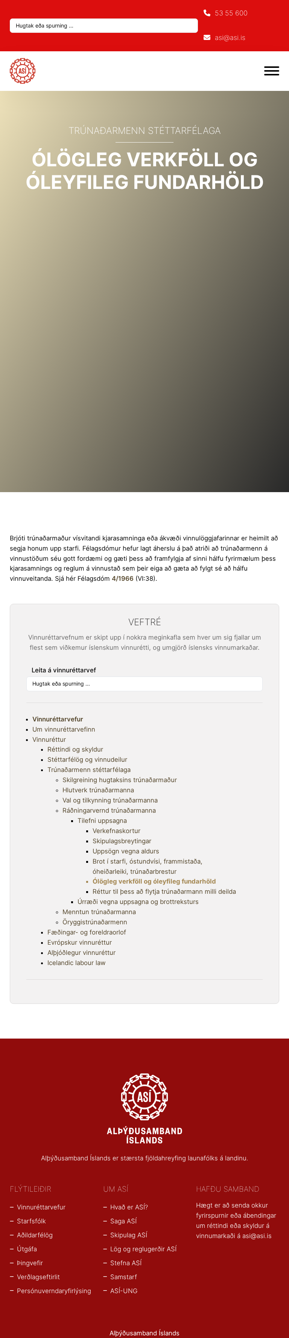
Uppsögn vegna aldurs (126, 851)
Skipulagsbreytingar (122, 841)
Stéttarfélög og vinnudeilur (87, 759)
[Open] (271, 70)
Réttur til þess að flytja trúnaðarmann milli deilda (164, 891)
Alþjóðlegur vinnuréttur (81, 952)
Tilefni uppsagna (102, 820)
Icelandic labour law (76, 963)
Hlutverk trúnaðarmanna (98, 790)
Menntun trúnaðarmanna (99, 912)
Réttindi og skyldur (75, 749)
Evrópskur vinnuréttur (79, 942)
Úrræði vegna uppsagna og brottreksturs (138, 901)
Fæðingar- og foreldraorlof (86, 932)
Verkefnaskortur (116, 831)
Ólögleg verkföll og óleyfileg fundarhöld (154, 881)
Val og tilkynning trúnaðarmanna (110, 800)
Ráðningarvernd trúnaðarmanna (109, 810)
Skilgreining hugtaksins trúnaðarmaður (119, 780)
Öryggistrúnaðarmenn (94, 922)
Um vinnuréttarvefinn (63, 729)
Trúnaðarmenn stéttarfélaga (89, 769)
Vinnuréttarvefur (57, 719)
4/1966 (123, 578)
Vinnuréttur (49, 739)
